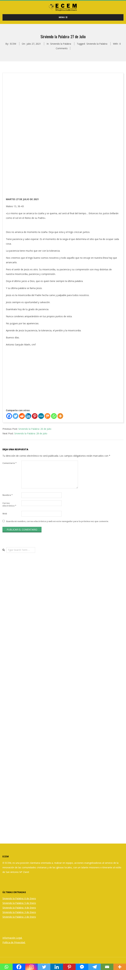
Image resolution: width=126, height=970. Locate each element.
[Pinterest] (35, 416)
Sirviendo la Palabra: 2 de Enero (19, 916)
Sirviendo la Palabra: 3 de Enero (19, 912)
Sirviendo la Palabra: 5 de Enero (19, 903)
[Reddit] (22, 416)
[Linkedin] (28, 416)
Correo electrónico (9, 504)
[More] (60, 416)
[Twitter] (15, 416)
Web (4, 513)
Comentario (9, 463)
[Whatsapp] (54, 416)
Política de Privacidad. (13, 942)
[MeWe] (41, 416)
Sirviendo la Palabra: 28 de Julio (30, 433)
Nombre (7, 495)
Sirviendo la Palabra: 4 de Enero (19, 907)
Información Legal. (12, 937)
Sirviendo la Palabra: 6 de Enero (19, 898)
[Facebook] (9, 416)
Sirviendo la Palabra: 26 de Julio (34, 428)
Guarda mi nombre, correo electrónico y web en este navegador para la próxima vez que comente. (57, 521)
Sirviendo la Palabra (60, 43)
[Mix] (47, 416)
